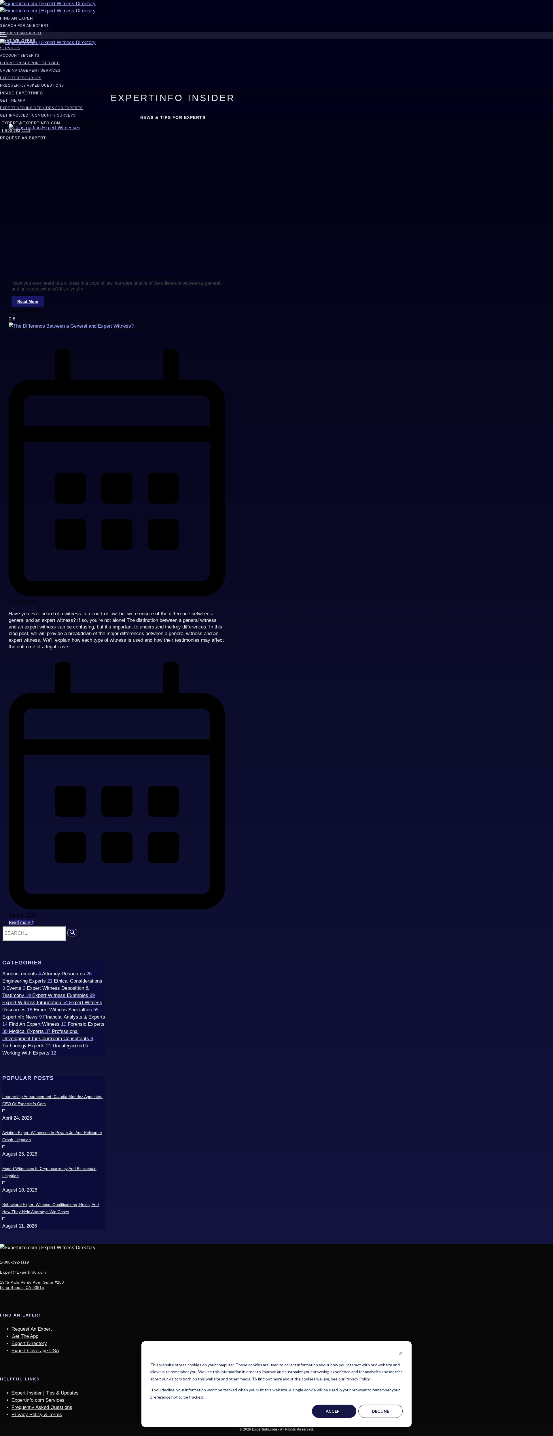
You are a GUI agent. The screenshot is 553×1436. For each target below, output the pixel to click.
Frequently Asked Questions (32, 85)
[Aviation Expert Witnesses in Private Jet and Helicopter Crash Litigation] (2, 1125)
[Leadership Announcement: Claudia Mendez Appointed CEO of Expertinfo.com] (2, 1089)
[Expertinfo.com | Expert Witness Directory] (48, 3)
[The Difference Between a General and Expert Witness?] (71, 326)
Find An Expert (17, 18)
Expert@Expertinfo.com (30, 123)
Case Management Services (30, 71)
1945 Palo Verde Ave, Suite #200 (32, 1285)
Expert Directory (29, 1343)
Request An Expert (21, 33)
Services (10, 48)
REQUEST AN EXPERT (23, 138)
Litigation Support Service (30, 63)
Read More (27, 301)
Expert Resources (20, 78)
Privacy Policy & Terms (37, 1414)
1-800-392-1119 (14, 1262)
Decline (380, 1411)
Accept (334, 1411)
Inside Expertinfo (21, 93)
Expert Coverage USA (35, 1350)
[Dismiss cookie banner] (401, 1353)
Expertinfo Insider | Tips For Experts (41, 108)
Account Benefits (19, 56)
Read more (20, 922)
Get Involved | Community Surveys (38, 115)
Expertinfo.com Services (38, 1400)
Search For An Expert (24, 26)
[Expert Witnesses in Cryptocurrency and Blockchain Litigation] (2, 1161)
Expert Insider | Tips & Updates (45, 1393)
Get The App (12, 100)
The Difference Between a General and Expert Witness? (94, 272)
